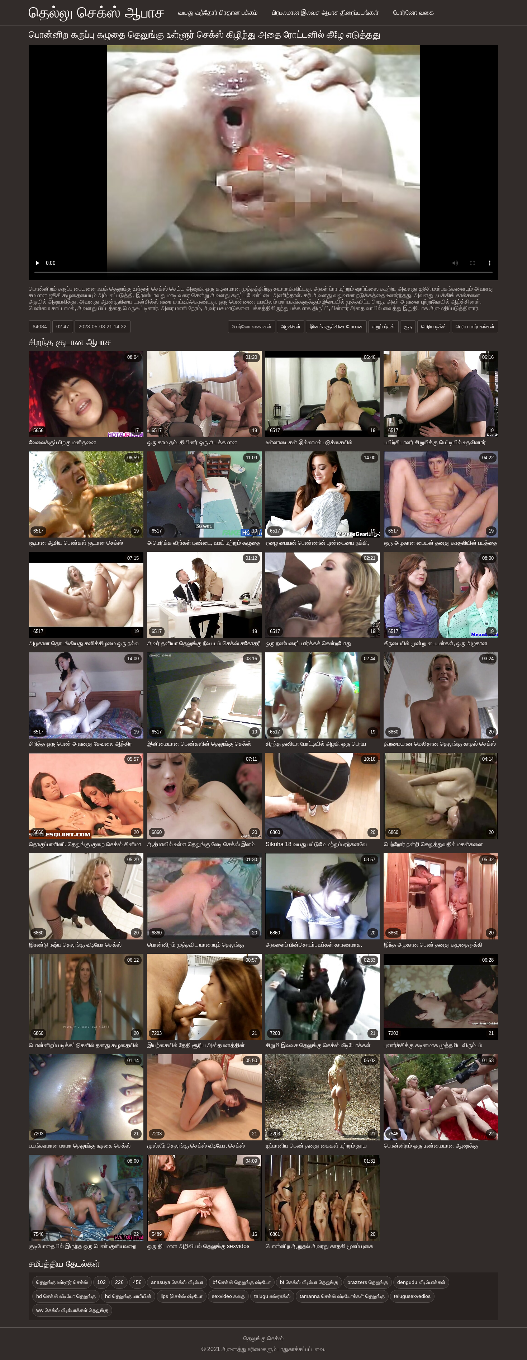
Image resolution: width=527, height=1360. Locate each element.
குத (408, 326)
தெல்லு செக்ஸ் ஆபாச (97, 12)
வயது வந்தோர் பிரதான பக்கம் (217, 12)
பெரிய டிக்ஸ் (433, 326)
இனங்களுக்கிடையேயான (336, 326)
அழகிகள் (290, 326)
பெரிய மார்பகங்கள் (475, 326)
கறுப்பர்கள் (383, 326)
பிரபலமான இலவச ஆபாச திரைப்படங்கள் (325, 12)
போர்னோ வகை (413, 12)
